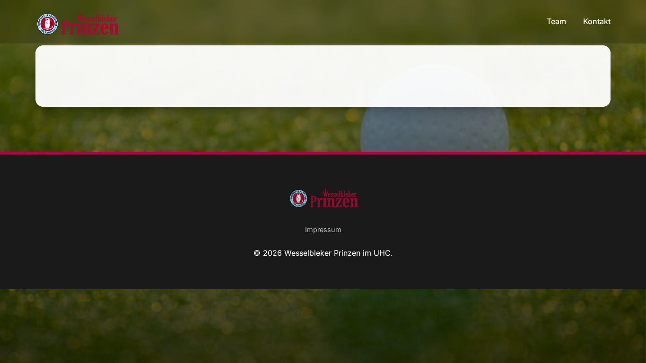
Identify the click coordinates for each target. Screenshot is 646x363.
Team (557, 21)
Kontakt (597, 21)
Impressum (323, 229)
